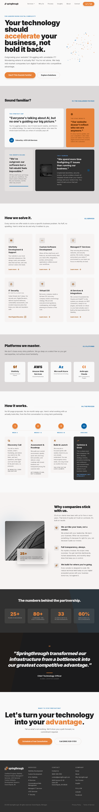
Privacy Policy (76, 805)
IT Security (31, 794)
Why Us (41, 4)
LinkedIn (78, 792)
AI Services (31, 780)
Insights (60, 4)
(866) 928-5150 (57, 774)
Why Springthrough (81, 777)
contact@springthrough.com (61, 777)
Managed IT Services (35, 788)
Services (30, 4)
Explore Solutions (48, 75)
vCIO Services (32, 791)
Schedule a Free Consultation (35, 741)
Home (77, 771)
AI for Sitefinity (32, 777)
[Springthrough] (14, 768)
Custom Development (35, 774)
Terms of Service (88, 805)
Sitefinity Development (35, 771)
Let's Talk (88, 4)
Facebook (78, 795)
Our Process (79, 780)
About (69, 4)
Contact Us (55, 771)
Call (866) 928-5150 (68, 741)
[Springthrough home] (11, 4)
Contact (77, 4)
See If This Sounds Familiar (20, 75)
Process (50, 4)
